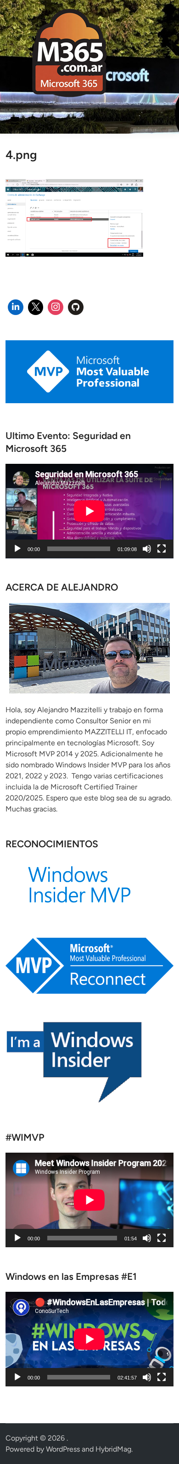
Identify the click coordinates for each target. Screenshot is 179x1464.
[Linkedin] (16, 307)
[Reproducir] (17, 548)
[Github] (76, 307)
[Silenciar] (146, 548)
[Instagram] (55, 307)
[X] (36, 307)
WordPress (63, 1449)
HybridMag (113, 1449)
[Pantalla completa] (161, 548)
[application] (89, 511)
